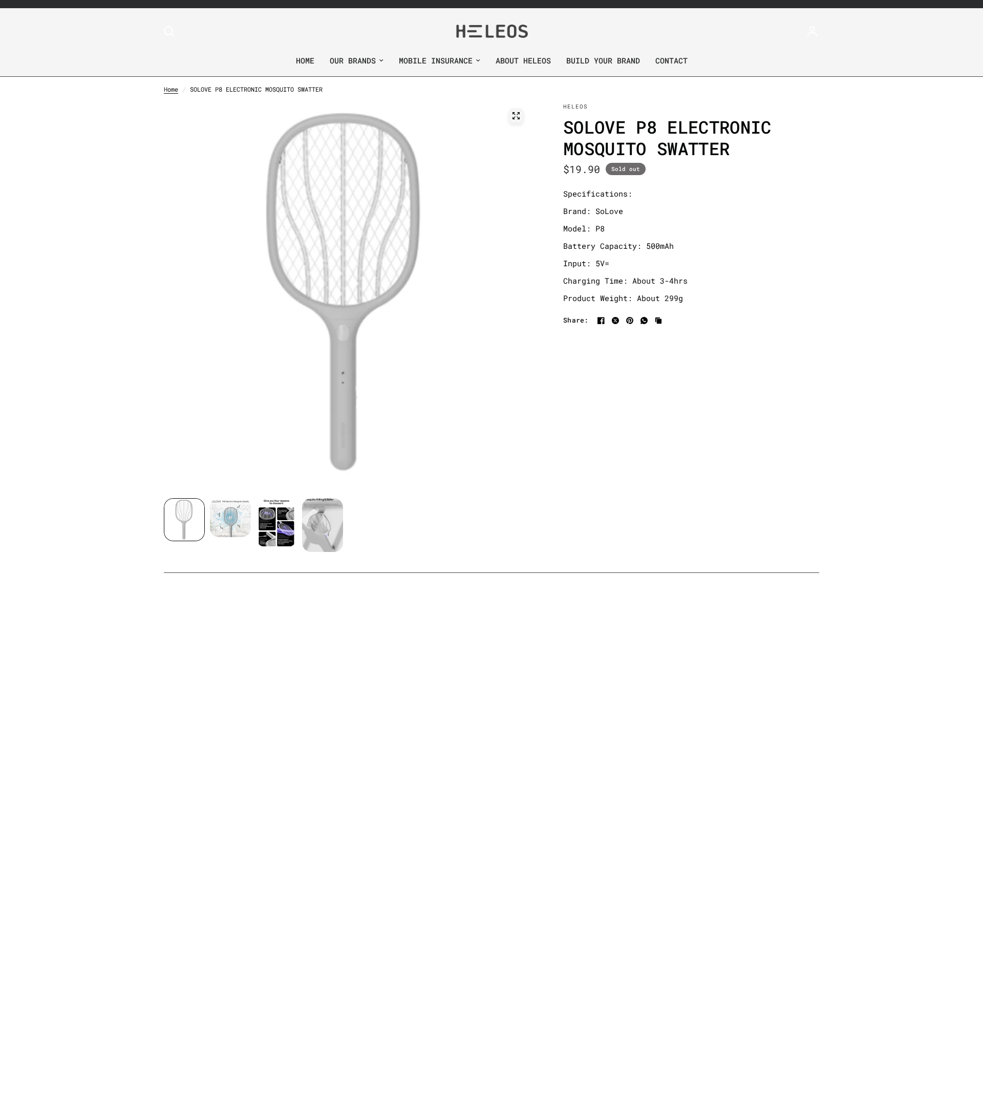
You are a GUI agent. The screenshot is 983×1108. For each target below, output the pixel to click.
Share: (576, 320)
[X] (615, 320)
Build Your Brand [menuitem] (603, 60)
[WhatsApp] (644, 320)
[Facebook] (601, 320)
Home (171, 89)
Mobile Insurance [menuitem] (436, 60)
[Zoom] (516, 115)
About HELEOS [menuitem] (523, 60)
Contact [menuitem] (671, 60)
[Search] (171, 31)
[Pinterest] (630, 320)
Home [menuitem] (305, 60)
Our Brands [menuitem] (353, 60)
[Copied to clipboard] (658, 320)
